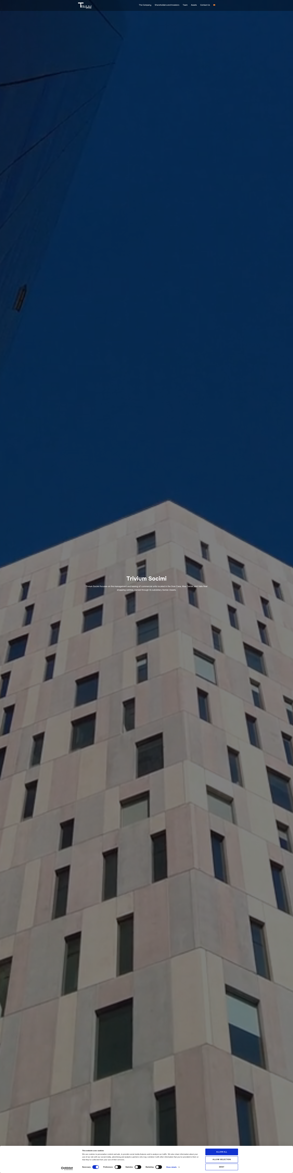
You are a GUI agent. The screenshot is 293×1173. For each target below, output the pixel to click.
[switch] (118, 1167)
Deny (221, 1167)
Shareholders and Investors (167, 5)
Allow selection (222, 1159)
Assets (194, 5)
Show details (171, 1167)
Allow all (221, 1152)
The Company (145, 5)
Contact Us (205, 5)
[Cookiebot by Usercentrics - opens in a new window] (67, 1168)
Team (185, 5)
